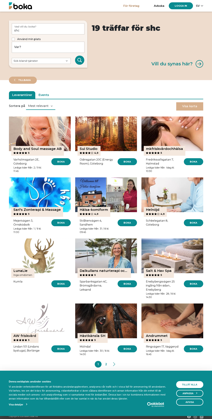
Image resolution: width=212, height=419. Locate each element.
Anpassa (188, 393)
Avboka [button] (159, 5)
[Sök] (79, 60)
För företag (131, 5)
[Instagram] (195, 416)
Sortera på (17, 106)
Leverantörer (22, 95)
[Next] (113, 364)
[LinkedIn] (201, 416)
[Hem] (20, 5)
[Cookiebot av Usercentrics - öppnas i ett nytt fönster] (155, 404)
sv (198, 5)
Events (43, 95)
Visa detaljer (16, 404)
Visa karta (189, 106)
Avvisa (190, 402)
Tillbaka (24, 80)
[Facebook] (189, 416)
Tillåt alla (189, 384)
